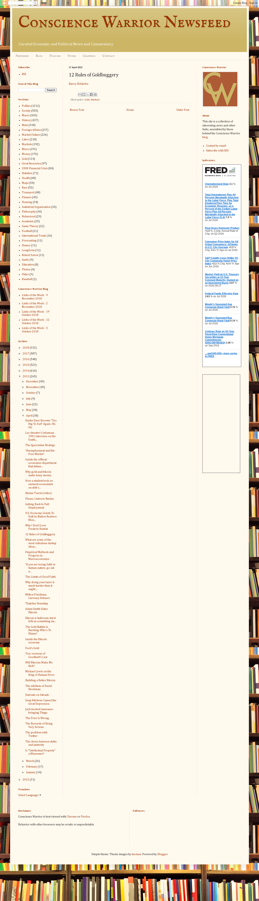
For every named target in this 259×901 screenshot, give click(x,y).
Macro (26, 115)
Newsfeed (22, 56)
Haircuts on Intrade (37, 695)
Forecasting (29, 240)
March (30, 761)
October (31, 392)
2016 (26, 359)
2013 (26, 376)
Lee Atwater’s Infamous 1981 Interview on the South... (40, 436)
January (31, 772)
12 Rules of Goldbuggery (40, 534)
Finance (27, 197)
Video (25, 274)
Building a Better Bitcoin (40, 680)
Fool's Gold (32, 648)
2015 (26, 365)
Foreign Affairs (31, 130)
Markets (95, 99)
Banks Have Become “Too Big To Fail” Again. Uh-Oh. (41, 424)
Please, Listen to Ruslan (39, 498)
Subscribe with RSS (217, 150)
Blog (39, 56)
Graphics (89, 56)
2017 (26, 353)
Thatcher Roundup (36, 603)
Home (130, 110)
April (29, 415)
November (33, 387)
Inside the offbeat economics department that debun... (40, 463)
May (29, 410)
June (29, 404)
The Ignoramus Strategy (40, 445)
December (32, 381)
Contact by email (216, 145)
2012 (26, 779)
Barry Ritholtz (78, 83)
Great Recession (31, 163)
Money (26, 154)
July (28, 398)
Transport (28, 192)
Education (28, 264)
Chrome (72, 816)
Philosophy (29, 211)
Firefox (85, 816)
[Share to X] (88, 94)
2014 (26, 370)
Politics (26, 106)
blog (205, 137)
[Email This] (80, 94)
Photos (26, 269)
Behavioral (28, 216)
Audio (25, 259)
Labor (25, 139)
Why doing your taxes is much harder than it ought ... (39, 586)
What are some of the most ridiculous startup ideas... (40, 543)
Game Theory (30, 226)
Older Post (182, 110)
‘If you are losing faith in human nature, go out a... (40, 568)
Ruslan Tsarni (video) (38, 493)
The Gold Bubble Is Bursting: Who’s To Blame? (38, 630)
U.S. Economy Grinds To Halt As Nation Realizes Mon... (41, 516)
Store (72, 56)
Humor (26, 245)
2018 (26, 347)
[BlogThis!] (84, 94)
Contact (108, 56)
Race (25, 187)
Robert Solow (30, 255)
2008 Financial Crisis (35, 168)
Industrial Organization (36, 207)
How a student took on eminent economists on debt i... (39, 484)
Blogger (162, 854)
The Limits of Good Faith (40, 576)
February (32, 766)
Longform (28, 250)
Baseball (27, 279)
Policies (55, 56)
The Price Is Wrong (37, 718)
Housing (27, 202)
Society (26, 110)
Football (27, 231)
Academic (28, 221)
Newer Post (77, 110)
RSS (24, 74)
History (26, 120)
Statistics (27, 173)
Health (26, 178)
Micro (25, 149)
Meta (25, 125)
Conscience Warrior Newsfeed (124, 23)
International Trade (34, 235)
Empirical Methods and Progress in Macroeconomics (39, 555)
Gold (86, 99)
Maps (25, 183)
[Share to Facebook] (91, 94)
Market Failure (31, 134)
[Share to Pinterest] (95, 94)
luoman (136, 854)
